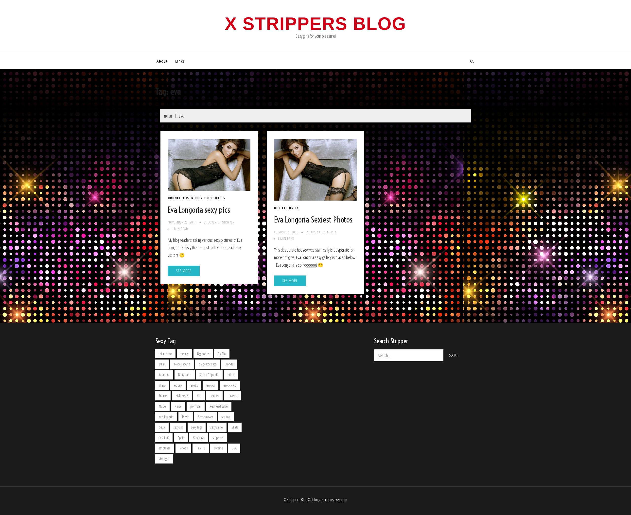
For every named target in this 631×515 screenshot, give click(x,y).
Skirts (234, 427)
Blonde (229, 364)
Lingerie (232, 395)
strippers (218, 437)
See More (184, 271)
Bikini (162, 364)
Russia (185, 416)
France (163, 395)
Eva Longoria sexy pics (199, 210)
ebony (178, 385)
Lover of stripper (221, 222)
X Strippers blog (315, 24)
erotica (210, 385)
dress (162, 385)
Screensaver (205, 416)
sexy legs (196, 427)
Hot (199, 395)
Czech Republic (209, 374)
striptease (165, 448)
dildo (231, 374)
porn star (195, 406)
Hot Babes (216, 198)
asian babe (165, 353)
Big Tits (222, 353)
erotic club (229, 385)
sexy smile (216, 427)
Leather (214, 395)
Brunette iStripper (185, 198)
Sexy (162, 427)
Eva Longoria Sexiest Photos (313, 219)
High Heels (181, 395)
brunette (164, 374)
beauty (184, 353)
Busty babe (184, 374)
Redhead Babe (219, 406)
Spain (180, 437)
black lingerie (182, 364)
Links (180, 61)
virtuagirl (164, 458)
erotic (194, 385)
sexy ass (178, 427)
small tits (164, 437)
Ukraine (218, 448)
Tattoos (183, 448)
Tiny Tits (200, 448)
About (162, 61)
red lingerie (166, 416)
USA (234, 448)
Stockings (198, 437)
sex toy (226, 416)
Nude (162, 406)
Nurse (178, 406)
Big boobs (203, 353)
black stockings (207, 364)
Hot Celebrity (286, 208)
